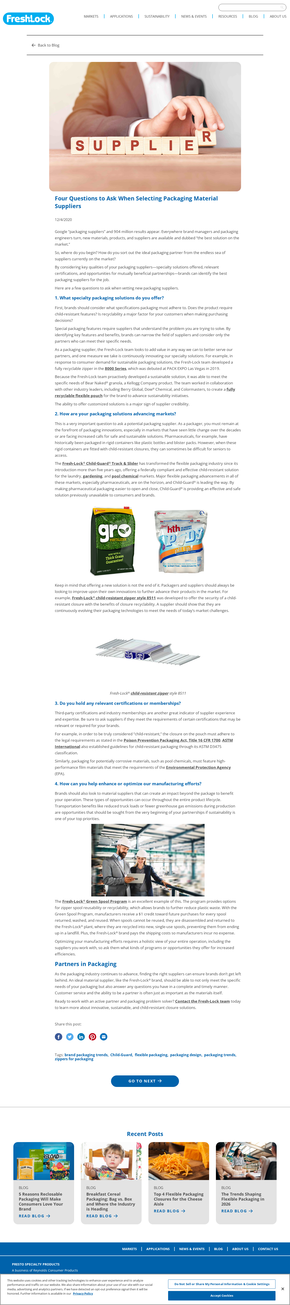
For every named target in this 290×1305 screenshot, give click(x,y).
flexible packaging (151, 1054)
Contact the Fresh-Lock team (202, 1001)
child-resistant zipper (150, 693)
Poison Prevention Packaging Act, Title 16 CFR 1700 (172, 740)
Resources (227, 16)
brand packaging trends (86, 1054)
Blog (253, 16)
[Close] (283, 1289)
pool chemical (125, 476)
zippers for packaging (74, 1058)
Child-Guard (121, 1054)
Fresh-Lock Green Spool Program (94, 901)
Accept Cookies (221, 1295)
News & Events (194, 16)
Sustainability (157, 16)
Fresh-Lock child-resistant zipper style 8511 (114, 597)
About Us (278, 16)
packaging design (185, 1054)
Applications (121, 16)
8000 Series (115, 368)
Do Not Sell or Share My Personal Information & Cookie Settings (221, 1284)
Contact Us (268, 1249)
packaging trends (219, 1054)
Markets (91, 16)
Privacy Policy (83, 1293)
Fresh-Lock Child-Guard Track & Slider (100, 463)
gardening (92, 476)
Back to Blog (48, 45)
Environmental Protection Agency (198, 767)
